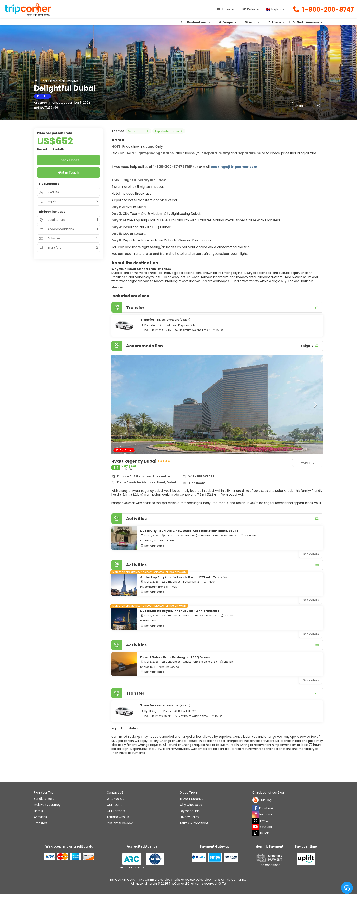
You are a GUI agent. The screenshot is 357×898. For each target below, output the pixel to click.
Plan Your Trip (44, 792)
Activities (40, 817)
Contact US (115, 792)
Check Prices (68, 160)
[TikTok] (255, 833)
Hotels (38, 811)
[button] (119, 405)
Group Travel (189, 792)
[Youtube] (255, 827)
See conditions (269, 865)
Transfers (41, 823)
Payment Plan (190, 811)
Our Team (114, 805)
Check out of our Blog (268, 793)
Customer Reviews (120, 823)
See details (311, 554)
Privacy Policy (189, 817)
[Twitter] (255, 821)
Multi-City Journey (47, 805)
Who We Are (116, 799)
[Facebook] (255, 808)
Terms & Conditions (194, 823)
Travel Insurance (191, 799)
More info (119, 287)
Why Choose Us (191, 805)
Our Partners (116, 811)
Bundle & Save (44, 799)
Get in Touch (68, 172)
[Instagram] (255, 814)
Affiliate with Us (118, 817)
